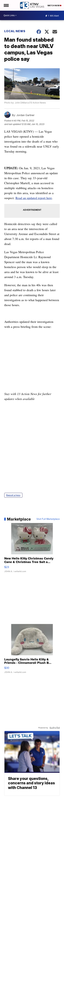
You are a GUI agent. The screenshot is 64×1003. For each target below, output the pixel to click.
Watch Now (53, 5)
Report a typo (13, 495)
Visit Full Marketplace (48, 519)
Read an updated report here (33, 198)
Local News (14, 31)
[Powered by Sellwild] (54, 728)
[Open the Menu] (6, 5)
